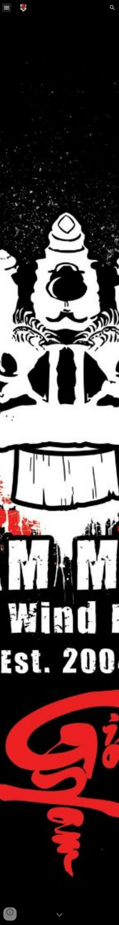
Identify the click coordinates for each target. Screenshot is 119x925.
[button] (6, 7)
